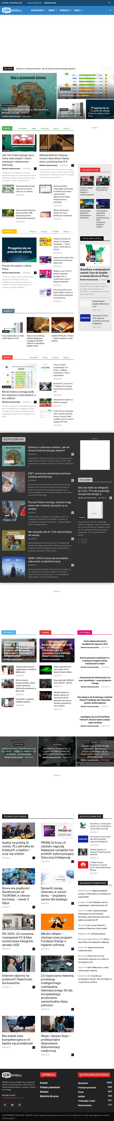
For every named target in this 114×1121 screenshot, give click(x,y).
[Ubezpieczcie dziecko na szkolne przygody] (45, 402)
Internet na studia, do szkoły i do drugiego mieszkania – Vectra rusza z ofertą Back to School (62, 244)
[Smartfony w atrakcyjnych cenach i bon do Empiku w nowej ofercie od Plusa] (95, 255)
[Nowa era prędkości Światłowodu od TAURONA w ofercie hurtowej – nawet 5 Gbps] (18, 876)
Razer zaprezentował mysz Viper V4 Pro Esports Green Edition (63, 669)
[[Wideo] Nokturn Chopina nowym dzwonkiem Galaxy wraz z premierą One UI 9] (56, 143)
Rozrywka (84, 632)
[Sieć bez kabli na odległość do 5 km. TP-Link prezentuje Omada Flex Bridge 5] (95, 510)
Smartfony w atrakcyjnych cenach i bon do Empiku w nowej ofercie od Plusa (95, 272)
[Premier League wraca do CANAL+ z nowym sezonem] (87, 181)
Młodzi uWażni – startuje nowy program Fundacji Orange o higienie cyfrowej (56, 939)
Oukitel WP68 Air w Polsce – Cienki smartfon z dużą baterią (63, 338)
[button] (109, 3)
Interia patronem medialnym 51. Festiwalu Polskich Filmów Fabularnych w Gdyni (95, 661)
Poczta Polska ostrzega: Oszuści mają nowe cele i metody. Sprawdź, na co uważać (49, 505)
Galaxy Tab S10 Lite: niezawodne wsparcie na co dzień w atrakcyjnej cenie (93, 959)
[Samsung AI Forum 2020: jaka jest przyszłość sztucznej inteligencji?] (85, 318)
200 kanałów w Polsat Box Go (102, 189)
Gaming (45, 632)
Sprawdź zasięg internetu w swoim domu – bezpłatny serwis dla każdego (54, 893)
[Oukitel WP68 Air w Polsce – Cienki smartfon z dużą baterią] (63, 325)
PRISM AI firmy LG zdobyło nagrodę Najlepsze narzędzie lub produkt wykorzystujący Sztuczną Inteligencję (57, 850)
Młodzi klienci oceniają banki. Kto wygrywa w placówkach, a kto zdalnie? (46, 69)
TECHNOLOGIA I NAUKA (15, 816)
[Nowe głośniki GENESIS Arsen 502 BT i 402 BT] (45, 683)
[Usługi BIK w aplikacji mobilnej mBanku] (7, 702)
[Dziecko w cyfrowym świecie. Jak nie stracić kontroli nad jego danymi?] (28, 96)
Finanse (55, 357)
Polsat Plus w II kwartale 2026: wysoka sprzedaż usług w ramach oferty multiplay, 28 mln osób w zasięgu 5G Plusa (63, 416)
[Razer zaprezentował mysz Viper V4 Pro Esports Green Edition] (45, 670)
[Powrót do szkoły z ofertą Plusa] (100, 109)
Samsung (45, 128)
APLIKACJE (8, 632)
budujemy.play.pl (98, 933)
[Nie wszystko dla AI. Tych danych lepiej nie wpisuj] (13, 540)
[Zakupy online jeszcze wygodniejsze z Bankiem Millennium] (7, 670)
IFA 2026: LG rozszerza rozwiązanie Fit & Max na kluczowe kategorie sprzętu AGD (17, 939)
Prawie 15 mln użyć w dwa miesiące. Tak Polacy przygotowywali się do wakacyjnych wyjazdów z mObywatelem (19, 650)
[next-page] (85, 541)
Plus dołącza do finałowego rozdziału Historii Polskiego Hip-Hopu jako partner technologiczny (95, 700)
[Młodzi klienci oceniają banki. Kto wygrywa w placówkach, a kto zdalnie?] (85, 86)
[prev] (104, 69)
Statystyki (65, 89)
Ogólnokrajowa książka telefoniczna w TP (100, 304)
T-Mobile (55, 231)
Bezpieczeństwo (9, 105)
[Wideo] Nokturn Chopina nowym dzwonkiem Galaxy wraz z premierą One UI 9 (54, 158)
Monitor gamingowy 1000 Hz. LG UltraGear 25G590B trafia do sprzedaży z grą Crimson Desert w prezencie (57, 650)
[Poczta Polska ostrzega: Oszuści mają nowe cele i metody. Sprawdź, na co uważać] (13, 511)
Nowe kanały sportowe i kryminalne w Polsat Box (85, 214)
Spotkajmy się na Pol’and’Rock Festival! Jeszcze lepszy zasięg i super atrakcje (95, 720)
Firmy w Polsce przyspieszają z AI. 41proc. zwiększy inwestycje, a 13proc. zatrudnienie (61, 370)
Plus (91, 109)
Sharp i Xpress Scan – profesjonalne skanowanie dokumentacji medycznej (56, 1043)
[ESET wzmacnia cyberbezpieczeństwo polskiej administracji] (13, 482)
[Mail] (12, 1105)
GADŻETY (8, 311)
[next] (109, 69)
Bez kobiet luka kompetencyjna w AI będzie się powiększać (17, 1039)
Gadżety (64, 109)
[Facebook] (110, 10)
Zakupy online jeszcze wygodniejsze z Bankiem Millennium (26, 669)
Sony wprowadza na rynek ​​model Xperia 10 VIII (13, 337)
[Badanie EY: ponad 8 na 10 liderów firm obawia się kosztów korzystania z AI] (45, 386)
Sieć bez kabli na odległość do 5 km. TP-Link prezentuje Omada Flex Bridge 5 (93, 491)
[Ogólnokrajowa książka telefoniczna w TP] (85, 303)
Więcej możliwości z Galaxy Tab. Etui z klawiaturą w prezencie (62, 213)
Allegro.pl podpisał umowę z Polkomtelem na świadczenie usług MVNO (94, 893)
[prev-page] (80, 541)
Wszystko (34, 357)
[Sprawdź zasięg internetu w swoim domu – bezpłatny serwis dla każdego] (57, 876)
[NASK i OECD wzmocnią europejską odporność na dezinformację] (13, 567)
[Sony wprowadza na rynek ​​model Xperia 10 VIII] (71, 109)
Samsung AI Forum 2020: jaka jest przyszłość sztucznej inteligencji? (100, 839)
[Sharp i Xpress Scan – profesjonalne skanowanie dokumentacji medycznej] (57, 1024)
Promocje (9, 231)
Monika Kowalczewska (11, 168)
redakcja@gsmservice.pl (12, 1098)
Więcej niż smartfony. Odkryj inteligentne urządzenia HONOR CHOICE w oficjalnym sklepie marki (36, 341)
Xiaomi (56, 128)
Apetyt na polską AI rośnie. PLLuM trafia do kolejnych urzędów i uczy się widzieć (18, 848)
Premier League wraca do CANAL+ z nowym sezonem (87, 191)
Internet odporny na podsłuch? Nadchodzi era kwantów (17, 979)
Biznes (7, 357)
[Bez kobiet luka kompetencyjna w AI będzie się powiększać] (18, 1024)
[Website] (19, 1105)
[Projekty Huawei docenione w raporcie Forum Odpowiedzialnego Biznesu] (83, 864)
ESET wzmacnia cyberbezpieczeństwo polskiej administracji (49, 475)
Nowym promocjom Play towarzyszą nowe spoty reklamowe (63, 260)
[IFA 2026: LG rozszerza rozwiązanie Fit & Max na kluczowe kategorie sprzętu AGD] (18, 922)
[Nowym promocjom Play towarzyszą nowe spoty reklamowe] (45, 260)
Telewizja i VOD (85, 183)
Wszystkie (22, 128)
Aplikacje (95, 742)
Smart (7, 128)
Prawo (45, 357)
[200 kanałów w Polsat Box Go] (103, 181)
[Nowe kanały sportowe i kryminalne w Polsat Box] (87, 204)
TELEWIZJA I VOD (90, 170)
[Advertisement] (57, 42)
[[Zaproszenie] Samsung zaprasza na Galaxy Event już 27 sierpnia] (8, 189)
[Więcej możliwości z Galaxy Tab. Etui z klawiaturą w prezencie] (45, 213)
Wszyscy (33, 231)
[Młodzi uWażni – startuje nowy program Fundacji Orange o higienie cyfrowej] (57, 922)
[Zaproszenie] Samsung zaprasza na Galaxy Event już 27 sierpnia (25, 189)
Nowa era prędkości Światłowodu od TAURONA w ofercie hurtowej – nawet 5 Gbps (16, 895)
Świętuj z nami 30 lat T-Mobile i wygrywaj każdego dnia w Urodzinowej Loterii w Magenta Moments (62, 276)
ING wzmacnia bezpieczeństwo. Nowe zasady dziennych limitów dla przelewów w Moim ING (26, 685)
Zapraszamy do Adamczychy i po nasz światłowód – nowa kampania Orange (95, 680)
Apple (33, 128)
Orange (44, 231)
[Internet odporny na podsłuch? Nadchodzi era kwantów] (18, 964)
